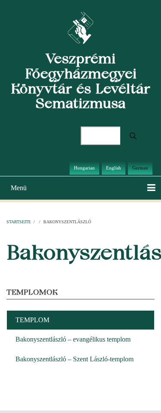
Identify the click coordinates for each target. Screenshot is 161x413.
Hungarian (84, 167)
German (140, 167)
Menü (19, 187)
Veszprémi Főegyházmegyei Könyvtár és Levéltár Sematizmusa (80, 80)
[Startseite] (80, 27)
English (113, 167)
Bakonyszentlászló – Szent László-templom (74, 359)
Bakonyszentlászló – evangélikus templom (73, 339)
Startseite (18, 221)
